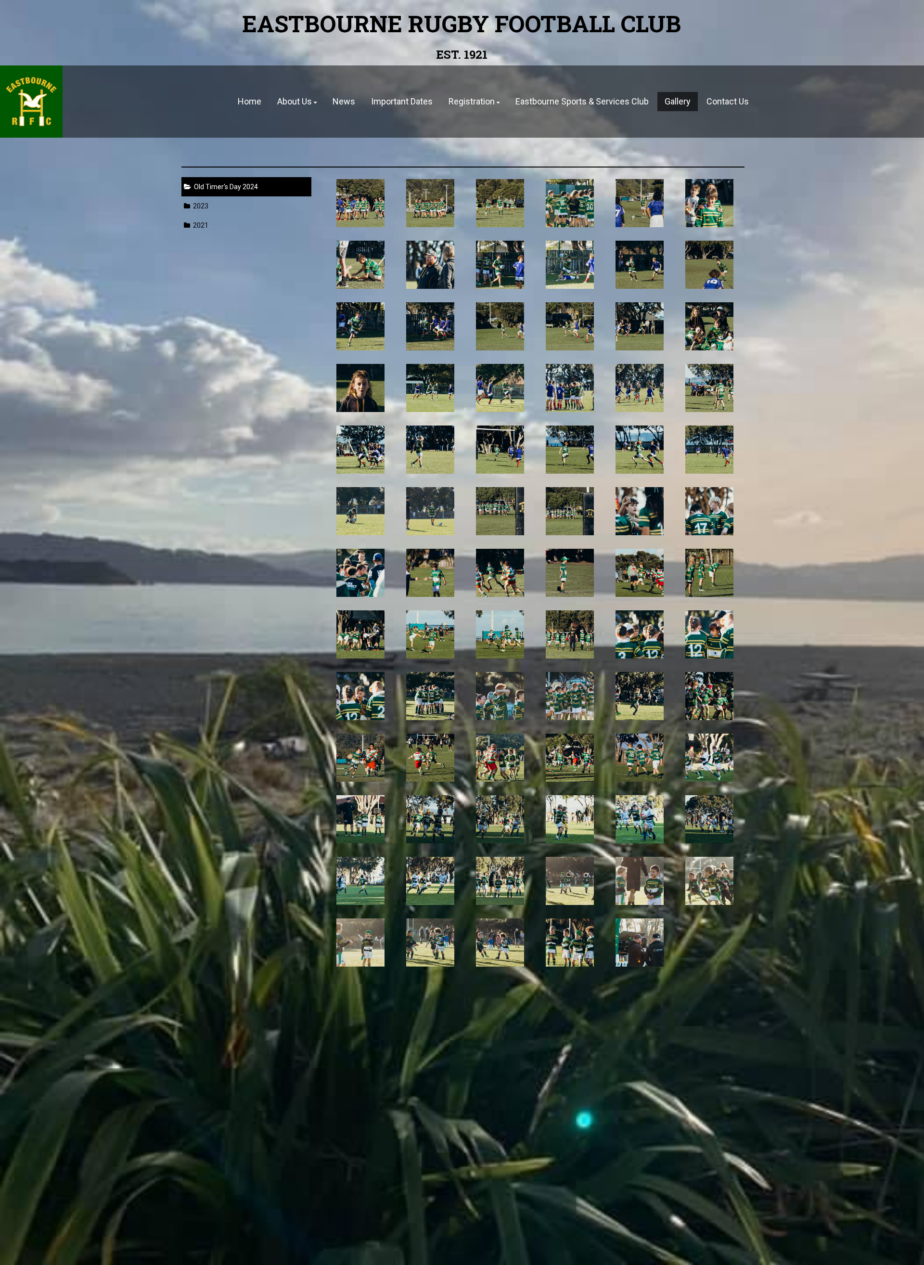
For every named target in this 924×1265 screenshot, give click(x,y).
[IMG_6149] (639, 511)
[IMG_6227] (430, 388)
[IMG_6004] (639, 573)
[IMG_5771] (500, 819)
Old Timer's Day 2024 (224, 187)
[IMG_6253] (430, 326)
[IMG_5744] (570, 881)
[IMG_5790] (639, 758)
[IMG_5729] (430, 942)
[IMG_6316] (500, 203)
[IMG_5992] (360, 634)
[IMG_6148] (709, 511)
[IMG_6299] (639, 203)
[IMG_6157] (500, 511)
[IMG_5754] (430, 881)
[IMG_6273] (639, 265)
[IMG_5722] (570, 942)
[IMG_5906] (430, 758)
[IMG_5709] (639, 942)
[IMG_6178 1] (500, 450)
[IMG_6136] (430, 573)
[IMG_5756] (360, 881)
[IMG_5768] (570, 819)
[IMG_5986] (430, 634)
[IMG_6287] (430, 265)
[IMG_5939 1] (570, 696)
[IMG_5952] (639, 634)
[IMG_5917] (360, 758)
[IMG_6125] (570, 573)
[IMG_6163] (360, 511)
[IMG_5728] (500, 942)
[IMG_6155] (570, 511)
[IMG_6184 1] (360, 450)
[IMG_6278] (570, 265)
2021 (199, 225)
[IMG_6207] (639, 388)
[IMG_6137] (360, 573)
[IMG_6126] (500, 573)
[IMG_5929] (639, 696)
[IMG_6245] (639, 326)
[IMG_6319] (430, 203)
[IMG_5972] (500, 634)
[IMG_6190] (709, 388)
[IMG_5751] (500, 881)
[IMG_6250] (500, 326)
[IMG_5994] (709, 573)
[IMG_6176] (570, 450)
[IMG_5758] (709, 819)
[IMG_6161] (430, 511)
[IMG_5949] (360, 696)
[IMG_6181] (430, 450)
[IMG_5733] (360, 942)
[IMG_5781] (709, 758)
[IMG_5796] (570, 758)
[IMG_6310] (570, 203)
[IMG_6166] (709, 450)
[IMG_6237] (709, 326)
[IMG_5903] (500, 758)
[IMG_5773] (430, 819)
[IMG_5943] (500, 696)
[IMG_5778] (360, 819)
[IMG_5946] (430, 696)
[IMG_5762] (639, 819)
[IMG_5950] (709, 634)
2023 (199, 206)
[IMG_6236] (360, 388)
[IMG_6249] (570, 326)
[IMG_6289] (360, 265)
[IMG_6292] (709, 203)
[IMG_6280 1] (500, 265)
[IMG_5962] (570, 634)
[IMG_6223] (500, 388)
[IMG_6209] (570, 388)
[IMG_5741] (639, 881)
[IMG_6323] (360, 203)
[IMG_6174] (639, 450)
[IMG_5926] (709, 696)
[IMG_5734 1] (709, 881)
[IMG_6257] (709, 265)
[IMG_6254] (360, 326)
